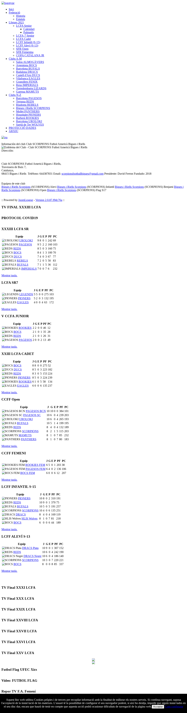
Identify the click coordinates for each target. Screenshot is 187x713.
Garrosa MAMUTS (27, 91)
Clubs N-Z (15, 94)
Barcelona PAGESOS (29, 98)
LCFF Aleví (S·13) (27, 45)
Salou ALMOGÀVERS (30, 62)
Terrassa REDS (25, 101)
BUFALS (22, 264)
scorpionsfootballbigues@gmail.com (83, 173)
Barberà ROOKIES (27, 118)
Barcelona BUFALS (28, 68)
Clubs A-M (15, 58)
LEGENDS (26, 294)
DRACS (21, 514)
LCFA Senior (24, 25)
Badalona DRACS (27, 71)
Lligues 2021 (16, 22)
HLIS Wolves (29, 518)
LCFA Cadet (23, 38)
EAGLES (23, 302)
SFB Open (22, 48)
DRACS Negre (32, 556)
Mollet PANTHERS (28, 111)
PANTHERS (28, 439)
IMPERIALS (29, 268)
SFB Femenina (24, 52)
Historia (20, 15)
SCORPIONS (30, 431)
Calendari (29, 29)
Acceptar (158, 706)
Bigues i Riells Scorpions (15, 186)
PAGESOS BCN (36, 411)
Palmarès (28, 32)
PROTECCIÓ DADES (22, 127)
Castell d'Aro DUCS (28, 75)
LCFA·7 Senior (25, 35)
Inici (11, 9)
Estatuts (20, 19)
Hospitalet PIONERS (28, 114)
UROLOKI (26, 240)
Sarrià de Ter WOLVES (30, 124)
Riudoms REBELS (27, 104)
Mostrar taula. (9, 275)
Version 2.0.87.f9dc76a (48, 200)
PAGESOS (25, 244)
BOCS (17, 252)
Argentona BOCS (26, 65)
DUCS (18, 256)
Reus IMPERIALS (27, 85)
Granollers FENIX (27, 81)
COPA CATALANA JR (30, 55)
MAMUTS (25, 435)
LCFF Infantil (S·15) (28, 42)
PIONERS (24, 298)
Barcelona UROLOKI (29, 121)
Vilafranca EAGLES (28, 78)
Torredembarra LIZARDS (31, 88)
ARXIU (13, 131)
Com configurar (174, 706)
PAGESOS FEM (35, 468)
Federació (14, 12)
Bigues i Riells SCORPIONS (33, 108)
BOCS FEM (27, 472)
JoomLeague (25, 200)
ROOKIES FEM (35, 464)
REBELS (22, 260)
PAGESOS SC (32, 415)
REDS (17, 248)
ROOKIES (25, 327)
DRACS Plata (30, 548)
